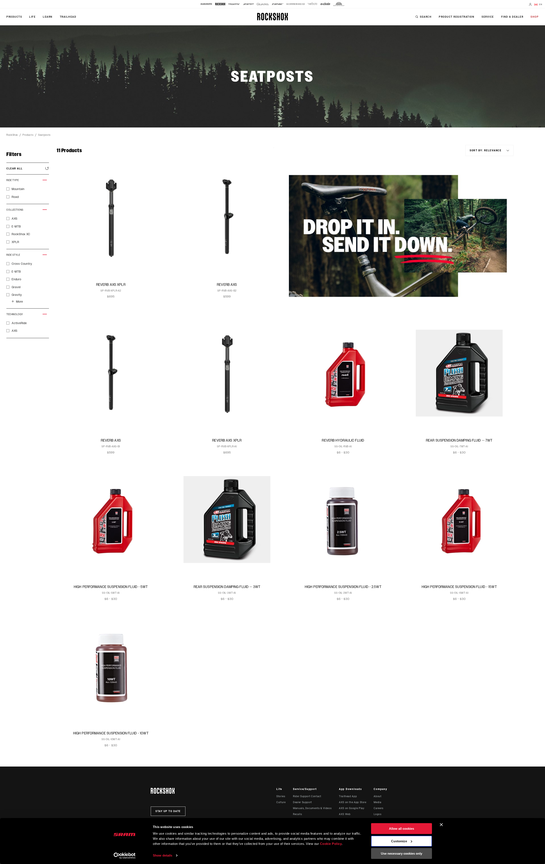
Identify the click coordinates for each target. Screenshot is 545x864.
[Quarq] (263, 4)
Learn (48, 16)
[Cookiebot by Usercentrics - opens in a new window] (124, 856)
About (377, 796)
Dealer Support (302, 802)
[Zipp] (248, 4)
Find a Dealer (512, 16)
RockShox (12, 135)
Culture (280, 802)
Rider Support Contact (307, 796)
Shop (535, 16)
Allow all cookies (401, 828)
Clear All (14, 168)
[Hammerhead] (296, 4)
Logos (377, 814)
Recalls (297, 814)
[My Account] (530, 4)
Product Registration (456, 16)
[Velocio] (312, 4)
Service (488, 16)
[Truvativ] (234, 4)
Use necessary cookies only (401, 853)
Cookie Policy (331, 843)
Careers (378, 808)
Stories (280, 796)
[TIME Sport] (278, 4)
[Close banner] (441, 824)
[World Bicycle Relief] (339, 4)
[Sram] (206, 4)
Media (377, 802)
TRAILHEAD (68, 16)
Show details (162, 855)
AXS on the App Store (352, 802)
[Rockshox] (220, 4)
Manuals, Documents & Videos (312, 808)
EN (540, 4)
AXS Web (344, 814)
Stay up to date (168, 811)
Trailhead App (348, 796)
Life (32, 16)
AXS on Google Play (351, 808)
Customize (399, 841)
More (19, 301)
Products (14, 16)
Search (426, 16)
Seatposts (44, 135)
